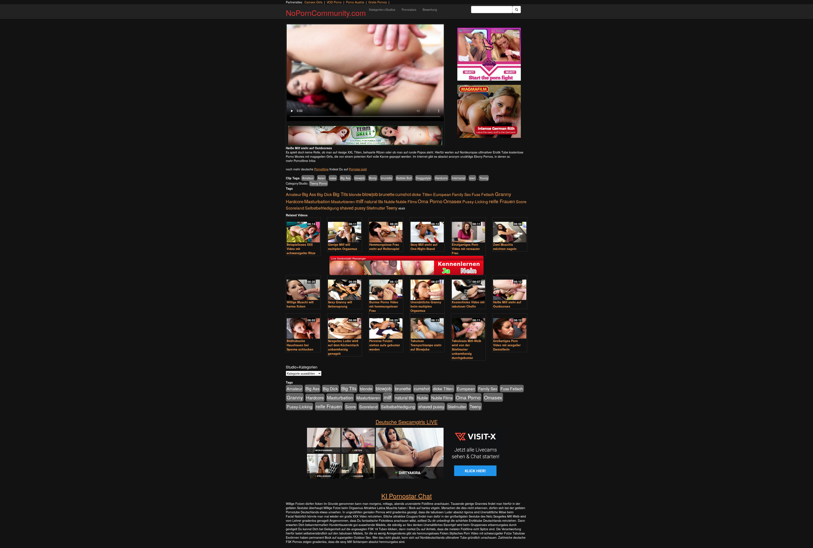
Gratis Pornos (377, 2)
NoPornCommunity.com (326, 12)
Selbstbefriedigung (322, 208)
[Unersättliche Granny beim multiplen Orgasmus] (427, 288)
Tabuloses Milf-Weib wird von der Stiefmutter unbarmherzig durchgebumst (466, 349)
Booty (373, 178)
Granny (503, 193)
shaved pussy (353, 208)
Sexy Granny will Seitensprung (340, 304)
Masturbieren (343, 201)
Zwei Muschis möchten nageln (505, 246)
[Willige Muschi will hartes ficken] (303, 288)
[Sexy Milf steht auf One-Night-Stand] (427, 230)
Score (521, 201)
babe (332, 178)
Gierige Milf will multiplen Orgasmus (342, 246)
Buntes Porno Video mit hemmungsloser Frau (383, 306)
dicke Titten (422, 194)
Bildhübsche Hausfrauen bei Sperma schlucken (300, 345)
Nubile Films (406, 201)
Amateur (308, 178)
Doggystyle (423, 178)
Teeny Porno (318, 183)
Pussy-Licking (475, 201)
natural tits (373, 201)
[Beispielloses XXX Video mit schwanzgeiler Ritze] (303, 230)
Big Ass (345, 178)
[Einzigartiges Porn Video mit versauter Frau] (468, 230)
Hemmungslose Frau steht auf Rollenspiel (384, 246)
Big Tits (340, 194)
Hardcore (441, 178)
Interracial (458, 178)
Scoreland (295, 208)
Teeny (391, 207)
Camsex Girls (313, 2)
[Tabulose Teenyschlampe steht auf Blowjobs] (427, 326)
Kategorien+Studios (382, 9)
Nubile (389, 201)
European (442, 194)
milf (360, 201)
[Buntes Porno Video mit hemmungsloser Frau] (385, 288)
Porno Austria (355, 2)
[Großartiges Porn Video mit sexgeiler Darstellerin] (509, 326)
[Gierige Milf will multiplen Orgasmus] (344, 230)
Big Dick (324, 194)
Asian (321, 178)
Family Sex (461, 194)
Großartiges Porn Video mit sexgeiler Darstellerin (507, 345)
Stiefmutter (375, 208)
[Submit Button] (516, 9)
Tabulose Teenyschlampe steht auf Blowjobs (426, 345)
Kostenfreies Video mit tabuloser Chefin (468, 304)
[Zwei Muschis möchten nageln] (509, 230)
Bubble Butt (404, 178)
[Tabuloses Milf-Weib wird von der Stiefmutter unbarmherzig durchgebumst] (468, 326)
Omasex (452, 201)
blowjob (360, 178)
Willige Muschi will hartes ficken (300, 304)
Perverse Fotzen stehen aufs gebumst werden (384, 345)
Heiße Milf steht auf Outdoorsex (507, 304)
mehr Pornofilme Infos (300, 161)
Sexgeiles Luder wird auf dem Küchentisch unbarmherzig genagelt (343, 347)
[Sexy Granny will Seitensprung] (344, 288)
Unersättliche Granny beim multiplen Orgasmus (426, 306)
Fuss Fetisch (483, 194)
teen (472, 178)
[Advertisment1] (489, 54)
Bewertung (430, 9)
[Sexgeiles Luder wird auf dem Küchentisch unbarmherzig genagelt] (344, 326)
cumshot (403, 194)
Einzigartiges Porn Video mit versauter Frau (466, 248)
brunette (386, 178)
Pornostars (409, 9)
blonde (355, 194)
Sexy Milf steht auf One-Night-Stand (424, 246)
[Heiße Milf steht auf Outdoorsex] (509, 288)
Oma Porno (430, 201)
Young (484, 178)
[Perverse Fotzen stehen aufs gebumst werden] (385, 326)
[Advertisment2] (489, 111)
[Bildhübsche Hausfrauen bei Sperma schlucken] (303, 326)
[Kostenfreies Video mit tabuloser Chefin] (468, 288)
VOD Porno (334, 2)
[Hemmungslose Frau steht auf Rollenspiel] (385, 230)
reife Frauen (502, 201)
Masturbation (317, 201)
